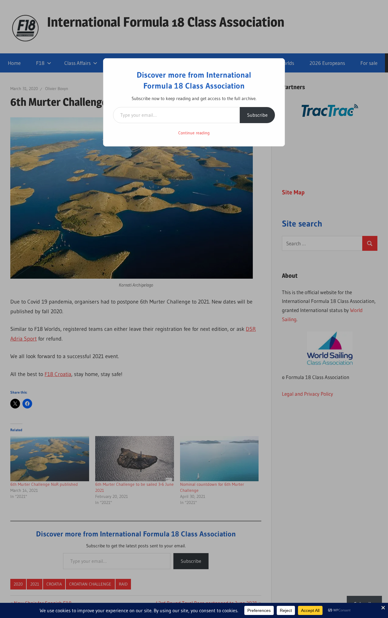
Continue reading (194, 133)
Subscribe (257, 115)
